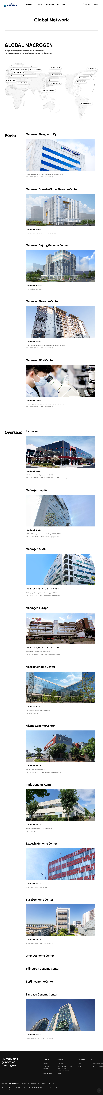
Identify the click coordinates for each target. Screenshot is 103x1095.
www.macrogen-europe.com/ (52, 654)
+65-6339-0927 (33, 595)
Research (60, 1063)
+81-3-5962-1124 (33, 537)
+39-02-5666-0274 (33, 772)
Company (45, 1063)
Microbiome (61, 1073)
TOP (99, 1090)
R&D (44, 1070)
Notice (80, 1066)
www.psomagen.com (65, 478)
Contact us (51, 1083)
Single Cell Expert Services (65, 1066)
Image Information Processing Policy (30, 1083)
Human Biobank (47, 1073)
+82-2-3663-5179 (48, 407)
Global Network (47, 1066)
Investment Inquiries (97, 1066)
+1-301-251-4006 (48, 478)
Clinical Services (62, 1068)
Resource (45, 1068)
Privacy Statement (14, 1083)
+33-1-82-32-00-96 (33, 831)
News (79, 1063)
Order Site (4, 1083)
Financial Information (97, 1063)
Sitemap (44, 1083)
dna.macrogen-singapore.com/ (52, 595)
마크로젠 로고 (10, 4)
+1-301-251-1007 (33, 478)
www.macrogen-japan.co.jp (52, 537)
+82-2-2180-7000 (33, 177)
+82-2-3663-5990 (33, 407)
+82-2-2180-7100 (48, 177)
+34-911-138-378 (33, 713)
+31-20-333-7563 (33, 654)
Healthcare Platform (63, 1070)
